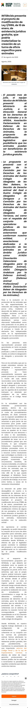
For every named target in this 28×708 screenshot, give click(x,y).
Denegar (14, 700)
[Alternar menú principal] (25, 4)
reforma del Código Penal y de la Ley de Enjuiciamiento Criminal (14, 650)
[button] (26, 678)
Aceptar (14, 696)
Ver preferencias (14, 704)
